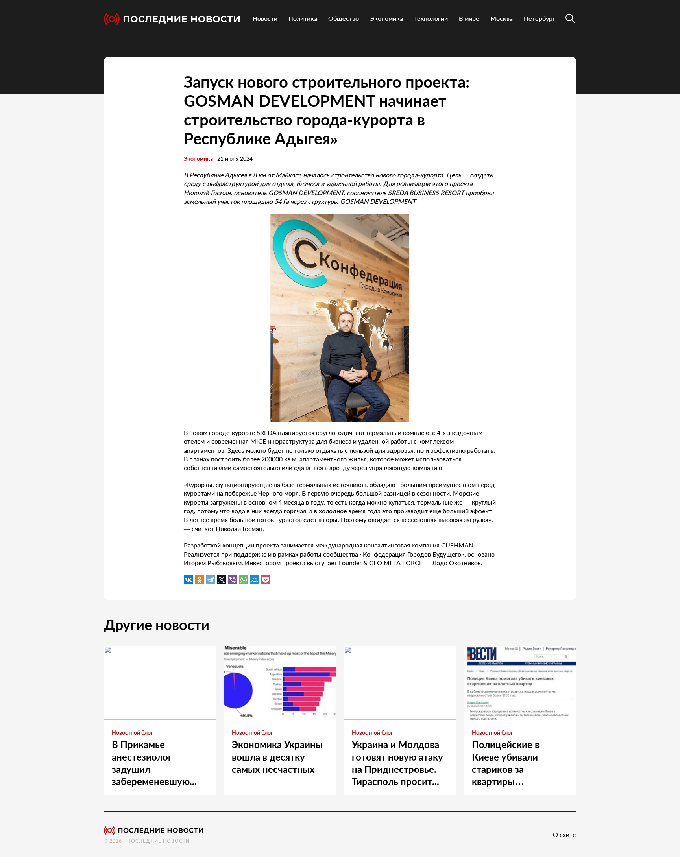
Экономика (386, 18)
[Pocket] (265, 579)
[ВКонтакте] (188, 579)
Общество (343, 18)
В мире (469, 18)
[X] (221, 579)
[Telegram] (210, 579)
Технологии (431, 18)
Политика (302, 18)
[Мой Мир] (254, 579)
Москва (501, 18)
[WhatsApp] (243, 579)
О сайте (564, 834)
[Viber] (232, 579)
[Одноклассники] (199, 579)
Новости (265, 18)
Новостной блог (132, 732)
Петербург (539, 18)
